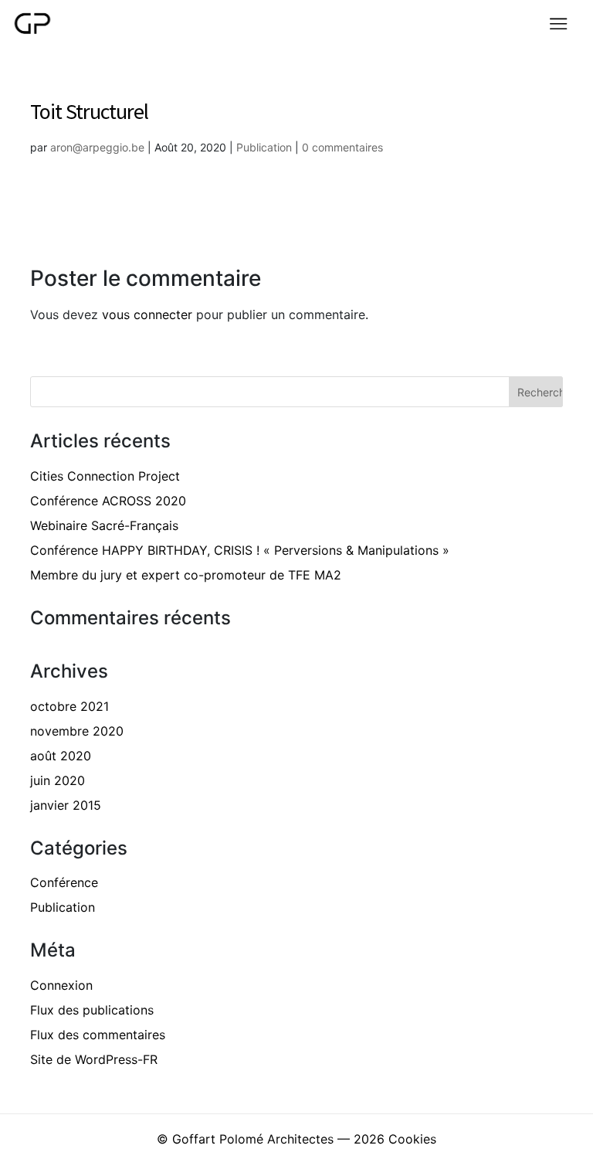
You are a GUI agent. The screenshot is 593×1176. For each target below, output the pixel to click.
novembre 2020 (77, 731)
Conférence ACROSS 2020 (108, 500)
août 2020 (60, 755)
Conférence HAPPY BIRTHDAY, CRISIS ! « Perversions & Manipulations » (239, 550)
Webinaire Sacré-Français (104, 525)
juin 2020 (57, 780)
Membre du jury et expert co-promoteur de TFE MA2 (185, 575)
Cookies (412, 1139)
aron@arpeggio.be (97, 147)
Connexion (61, 985)
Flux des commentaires (97, 1034)
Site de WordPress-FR (94, 1059)
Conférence (64, 882)
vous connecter (147, 314)
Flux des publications (92, 1010)
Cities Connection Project (105, 476)
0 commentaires (342, 147)
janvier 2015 (65, 805)
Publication (264, 147)
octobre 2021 (69, 706)
